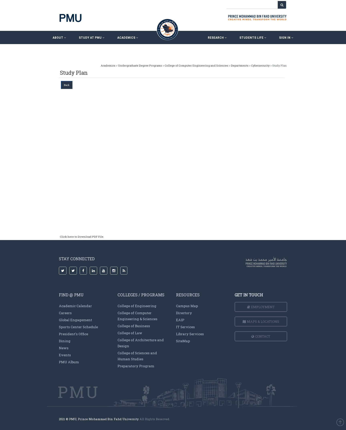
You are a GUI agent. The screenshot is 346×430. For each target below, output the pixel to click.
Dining (64, 341)
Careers (65, 313)
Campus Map (187, 306)
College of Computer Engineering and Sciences (196, 65)
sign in (285, 37)
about (58, 37)
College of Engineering (137, 306)
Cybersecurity (260, 65)
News (63, 348)
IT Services (185, 327)
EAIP (180, 320)
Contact (262, 336)
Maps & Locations (263, 321)
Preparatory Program (136, 366)
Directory (184, 313)
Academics (108, 65)
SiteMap (183, 341)
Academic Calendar (75, 306)
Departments (239, 65)
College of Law (130, 333)
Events (65, 355)
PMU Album (69, 362)
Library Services (190, 334)
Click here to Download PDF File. (82, 236)
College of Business (134, 326)
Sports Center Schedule (78, 327)
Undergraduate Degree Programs (140, 65)
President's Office (73, 334)
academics (126, 37)
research (216, 37)
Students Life (251, 37)
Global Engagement (75, 320)
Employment (263, 307)
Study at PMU (91, 37)
